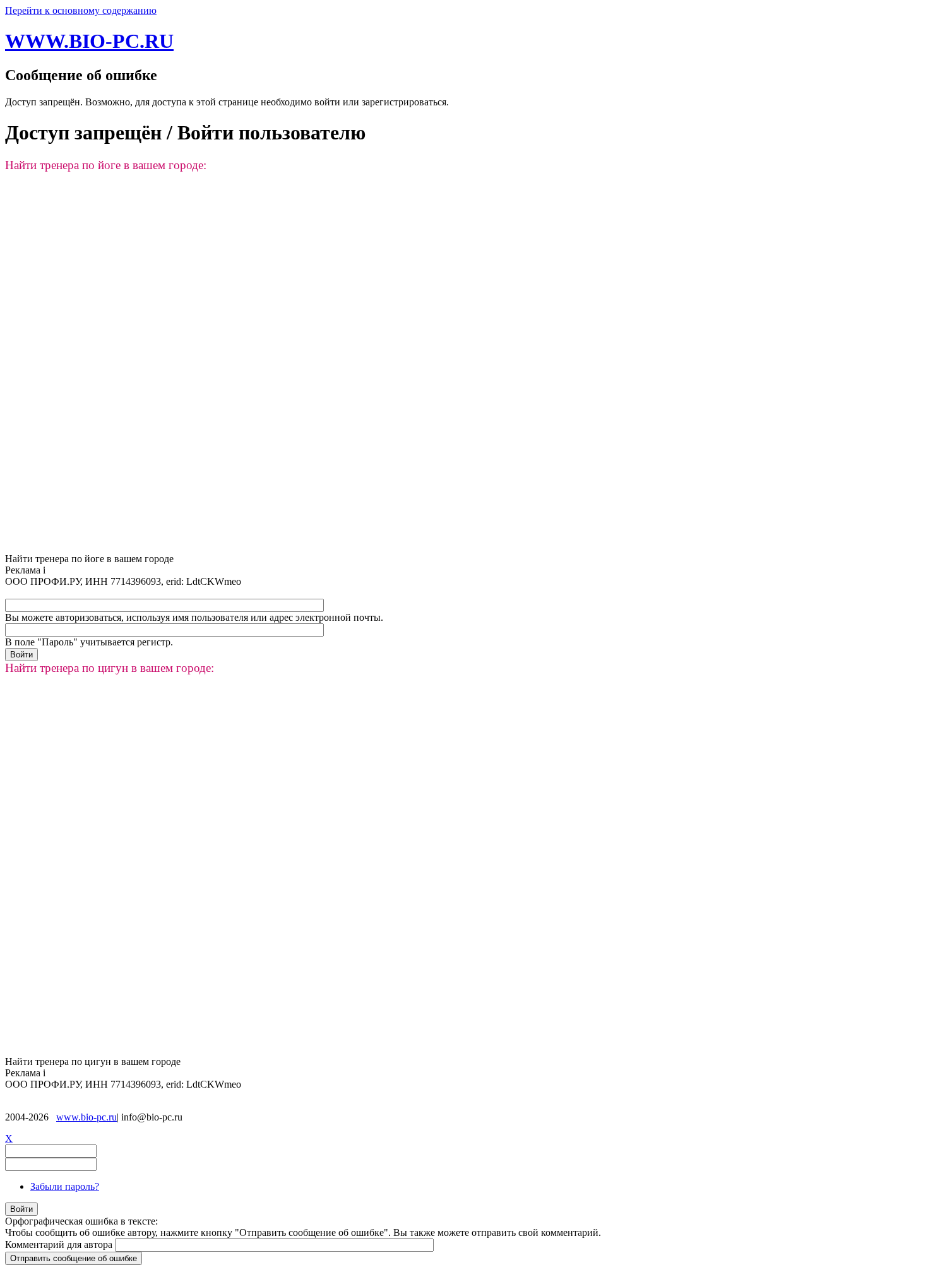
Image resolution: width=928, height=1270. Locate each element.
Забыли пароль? (64, 1186)
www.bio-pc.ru (86, 1117)
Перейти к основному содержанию (81, 10)
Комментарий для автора (60, 1244)
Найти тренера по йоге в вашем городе (89, 558)
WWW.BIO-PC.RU (89, 41)
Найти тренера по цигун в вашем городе (93, 1061)
